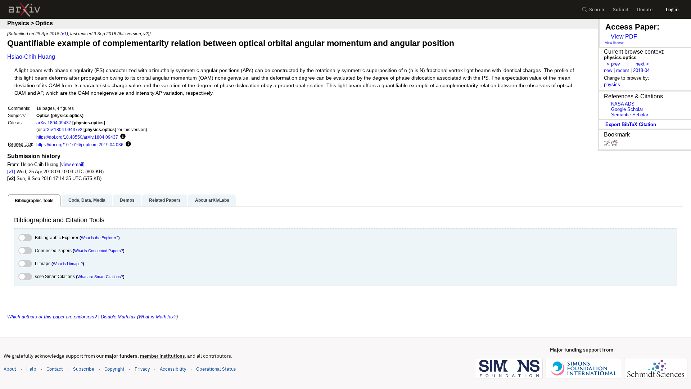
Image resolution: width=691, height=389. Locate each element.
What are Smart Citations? (100, 276)
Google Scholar (627, 109)
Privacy (142, 369)
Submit (620, 9)
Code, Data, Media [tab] (86, 200)
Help (31, 369)
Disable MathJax (118, 316)
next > (642, 64)
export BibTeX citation (630, 124)
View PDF (624, 36)
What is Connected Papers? (98, 251)
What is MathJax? (157, 316)
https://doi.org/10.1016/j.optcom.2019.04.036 (79, 144)
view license (614, 43)
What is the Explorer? (99, 238)
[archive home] (24, 10)
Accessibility (173, 369)
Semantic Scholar (629, 114)
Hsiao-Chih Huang (31, 57)
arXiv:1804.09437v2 (62, 129)
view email (72, 164)
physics (612, 84)
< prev (613, 64)
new (608, 70)
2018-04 (641, 70)
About (10, 369)
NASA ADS (622, 104)
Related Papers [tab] (165, 200)
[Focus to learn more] (122, 137)
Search (596, 9)
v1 (64, 33)
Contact (54, 369)
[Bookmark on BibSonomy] (607, 144)
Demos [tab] (127, 200)
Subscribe (83, 369)
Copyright (114, 369)
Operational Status (216, 369)
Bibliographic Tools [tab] (34, 200)
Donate (644, 9)
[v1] (11, 171)
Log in (672, 9)
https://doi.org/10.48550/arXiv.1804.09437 (77, 137)
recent (622, 70)
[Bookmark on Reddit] (614, 144)
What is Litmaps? (68, 263)
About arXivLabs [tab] (212, 200)
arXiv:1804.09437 (53, 122)
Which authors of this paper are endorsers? (52, 316)
